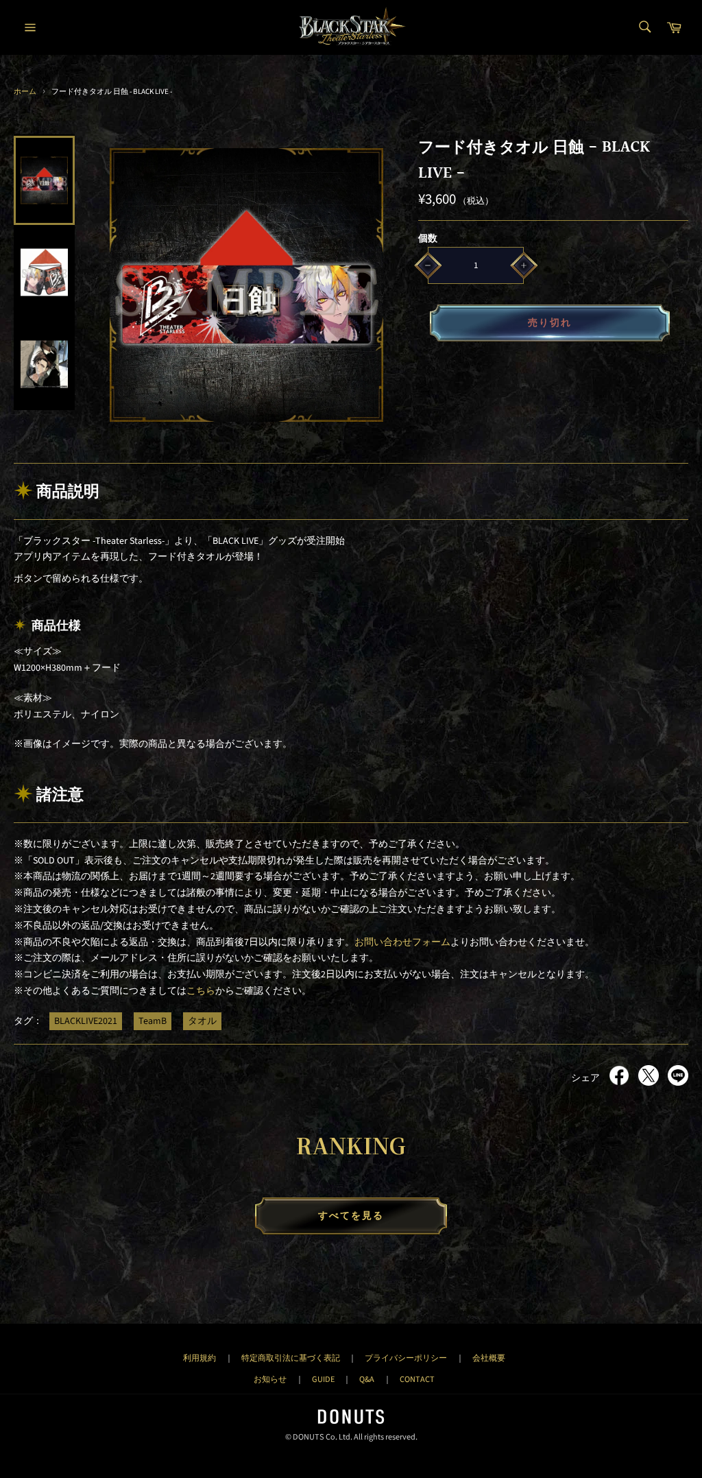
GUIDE (323, 1379)
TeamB (152, 1021)
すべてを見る (351, 1216)
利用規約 (199, 1358)
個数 (427, 239)
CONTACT (417, 1379)
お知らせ (270, 1379)
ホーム (25, 91)
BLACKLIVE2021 (85, 1021)
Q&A (366, 1379)
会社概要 (488, 1358)
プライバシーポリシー (406, 1358)
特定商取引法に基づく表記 (290, 1358)
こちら (200, 991)
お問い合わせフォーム (402, 942)
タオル (202, 1021)
